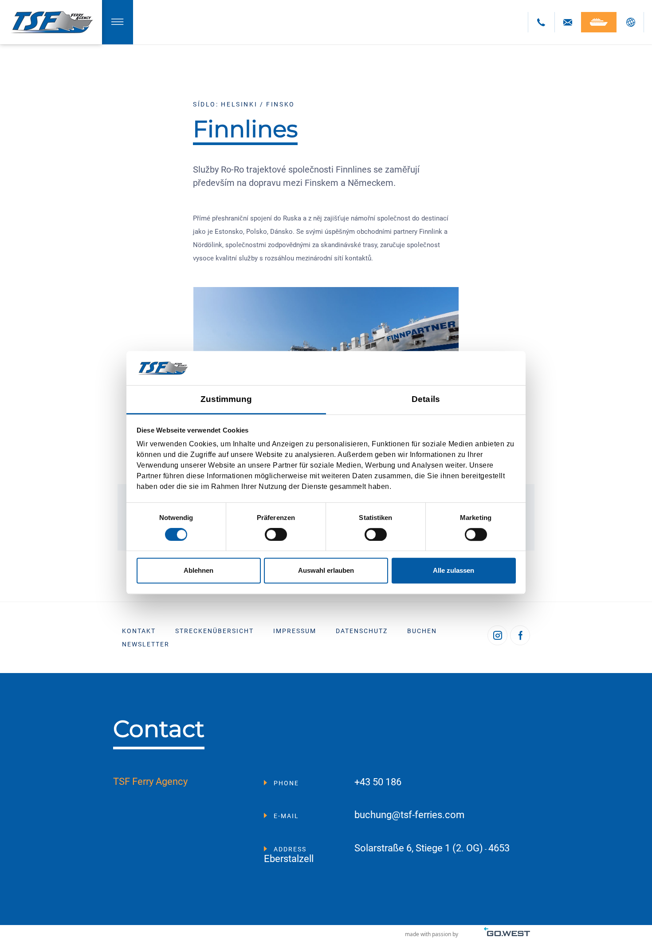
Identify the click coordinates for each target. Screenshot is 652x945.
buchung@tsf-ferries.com (409, 815)
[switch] (276, 534)
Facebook (520, 635)
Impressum (294, 630)
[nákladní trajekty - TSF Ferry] (51, 22)
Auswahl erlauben (326, 570)
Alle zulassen (453, 570)
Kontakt (139, 630)
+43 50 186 (377, 782)
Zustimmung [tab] (226, 399)
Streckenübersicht (214, 630)
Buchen (422, 630)
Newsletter (145, 644)
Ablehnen (198, 570)
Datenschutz (362, 630)
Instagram (497, 635)
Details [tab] (426, 399)
